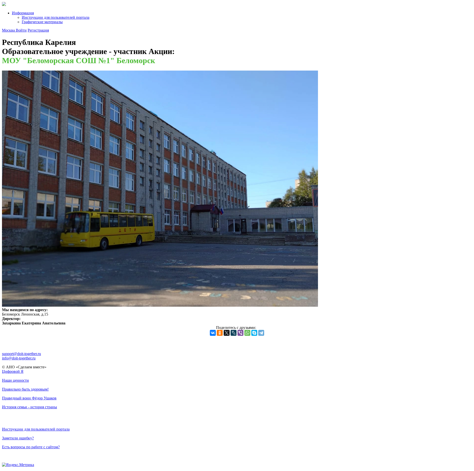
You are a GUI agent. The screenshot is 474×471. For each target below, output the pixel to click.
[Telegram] (261, 333)
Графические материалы (42, 22)
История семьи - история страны (29, 407)
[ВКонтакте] (213, 333)
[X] (227, 333)
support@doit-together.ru (21, 354)
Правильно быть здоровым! (25, 389)
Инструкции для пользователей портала (55, 17)
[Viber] (240, 333)
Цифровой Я (12, 371)
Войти (21, 30)
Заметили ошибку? (18, 438)
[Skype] (254, 333)
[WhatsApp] (247, 333)
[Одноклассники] (220, 333)
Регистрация (38, 30)
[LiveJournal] (234, 333)
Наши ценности (15, 380)
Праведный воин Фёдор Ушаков (29, 398)
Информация (23, 13)
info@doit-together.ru (19, 358)
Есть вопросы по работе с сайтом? (31, 447)
